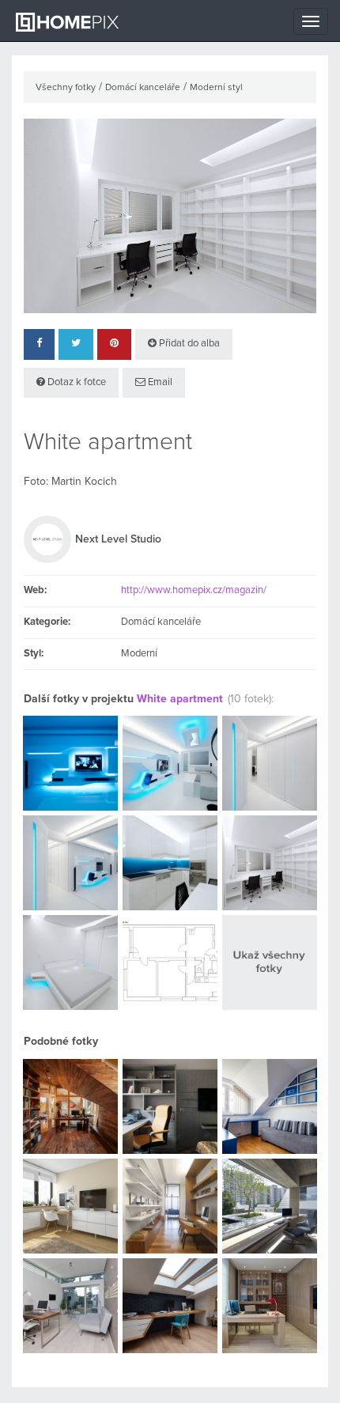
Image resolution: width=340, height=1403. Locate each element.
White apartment (180, 699)
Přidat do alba (188, 343)
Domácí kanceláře (142, 88)
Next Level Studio (118, 539)
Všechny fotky (66, 88)
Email (158, 382)
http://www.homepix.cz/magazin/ (193, 590)
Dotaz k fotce (75, 382)
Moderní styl (216, 88)
